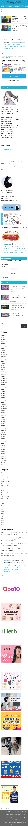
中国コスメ (4, 509)
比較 (2, 516)
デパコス (3, 490)
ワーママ (3, 507)
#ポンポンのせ (12, 250)
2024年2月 (4, 400)
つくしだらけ (5, 817)
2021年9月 (4, 462)
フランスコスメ (5, 496)
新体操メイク (4, 513)
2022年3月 (4, 449)
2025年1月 (4, 376)
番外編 (2, 520)
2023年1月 (4, 428)
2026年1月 (4, 350)
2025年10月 (4, 356)
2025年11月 (4, 354)
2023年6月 (4, 417)
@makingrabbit (7, 39)
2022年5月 (4, 445)
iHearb (2, 472)
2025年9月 (4, 359)
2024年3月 (4, 397)
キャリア (3, 483)
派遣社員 (3, 518)
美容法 (2, 522)
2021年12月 (4, 456)
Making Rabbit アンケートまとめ (9, 811)
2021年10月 (4, 460)
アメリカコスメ (5, 475)
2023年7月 (4, 415)
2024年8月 (4, 387)
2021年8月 (4, 464)
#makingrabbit (7, 46)
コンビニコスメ (5, 485)
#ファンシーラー (15, 248)
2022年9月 (4, 436)
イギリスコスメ (5, 477)
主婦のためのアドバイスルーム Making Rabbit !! (15, 822)
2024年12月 (4, 378)
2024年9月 (4, 384)
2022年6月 (4, 443)
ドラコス (3, 494)
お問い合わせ (14, 819)
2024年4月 (4, 395)
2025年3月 (4, 372)
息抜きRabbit (12, 817)
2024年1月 (4, 402)
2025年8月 (4, 361)
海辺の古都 (13, 540)
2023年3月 (4, 423)
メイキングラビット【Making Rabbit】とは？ (14, 6)
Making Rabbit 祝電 (22, 811)
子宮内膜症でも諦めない (20, 814)
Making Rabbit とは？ (9, 149)
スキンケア (4, 488)
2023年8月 (4, 412)
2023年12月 (4, 404)
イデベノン (4, 479)
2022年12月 (4, 430)
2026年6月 (4, 339)
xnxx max (10, 550)
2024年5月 (4, 393)
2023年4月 (4, 421)
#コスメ (8, 248)
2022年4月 (4, 447)
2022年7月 (4, 441)
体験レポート (4, 511)
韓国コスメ (4, 524)
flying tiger (5, 264)
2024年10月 (4, 382)
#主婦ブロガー (17, 44)
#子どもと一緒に (15, 46)
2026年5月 (4, 341)
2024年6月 (4, 391)
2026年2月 (4, 348)
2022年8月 (4, 438)
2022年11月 (4, 432)
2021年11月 (4, 458)
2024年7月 (4, 389)
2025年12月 (4, 352)
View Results (14, 273)
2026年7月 (4, 337)
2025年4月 (4, 369)
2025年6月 (4, 365)
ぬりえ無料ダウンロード (9, 814)
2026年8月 (4, 335)
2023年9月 (4, 410)
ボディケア (4, 501)
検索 (2, 323)
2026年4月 (4, 343)
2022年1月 (4, 453)
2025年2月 (4, 374)
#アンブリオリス (20, 250)
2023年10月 (4, 408)
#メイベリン (16, 567)
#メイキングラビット (17, 42)
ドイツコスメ (4, 492)
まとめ (2, 503)
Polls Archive (4, 277)
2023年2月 (4, 425)
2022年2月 (4, 451)
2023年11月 (4, 406)
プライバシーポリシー (21, 817)
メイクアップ (4, 505)
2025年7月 (4, 363)
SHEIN (4, 266)
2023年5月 (4, 419)
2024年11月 (4, 380)
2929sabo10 (14, 534)
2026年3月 (4, 346)
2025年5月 (4, 367)
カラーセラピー (5, 481)
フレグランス (4, 498)
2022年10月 (4, 434)
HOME (2, 6)
